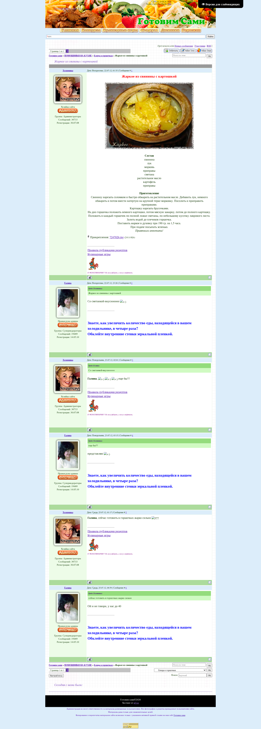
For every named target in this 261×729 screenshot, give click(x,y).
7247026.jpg (117, 237)
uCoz (136, 702)
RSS (169, 4)
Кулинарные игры (99, 254)
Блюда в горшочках (103, 55)
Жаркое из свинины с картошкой (131, 55)
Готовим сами (55, 55)
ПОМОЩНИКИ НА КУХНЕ (78, 55)
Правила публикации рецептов (107, 250)
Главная (58, 8)
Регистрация (70, 8)
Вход (80, 8)
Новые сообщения (184, 45)
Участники (199, 45)
